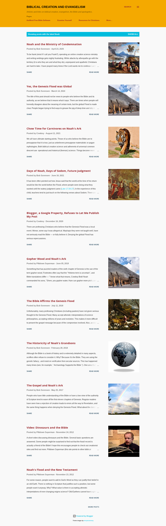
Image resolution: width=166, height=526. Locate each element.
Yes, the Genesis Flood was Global (49, 86)
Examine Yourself (64, 20)
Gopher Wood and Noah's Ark (46, 259)
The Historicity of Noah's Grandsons (51, 343)
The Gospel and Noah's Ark (45, 385)
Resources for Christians (89, 20)
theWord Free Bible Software (38, 20)
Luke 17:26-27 (67, 189)
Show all (133, 34)
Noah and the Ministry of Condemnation (54, 44)
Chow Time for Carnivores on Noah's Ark (54, 128)
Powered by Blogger (84, 516)
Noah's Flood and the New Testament (52, 469)
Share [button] (29, 72)
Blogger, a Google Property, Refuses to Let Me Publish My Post (63, 214)
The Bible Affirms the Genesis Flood (50, 301)
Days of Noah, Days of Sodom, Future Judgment (59, 171)
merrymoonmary (88, 520)
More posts (93, 507)
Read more (94, 72)
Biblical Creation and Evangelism (56, 7)
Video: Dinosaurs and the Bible (47, 427)
